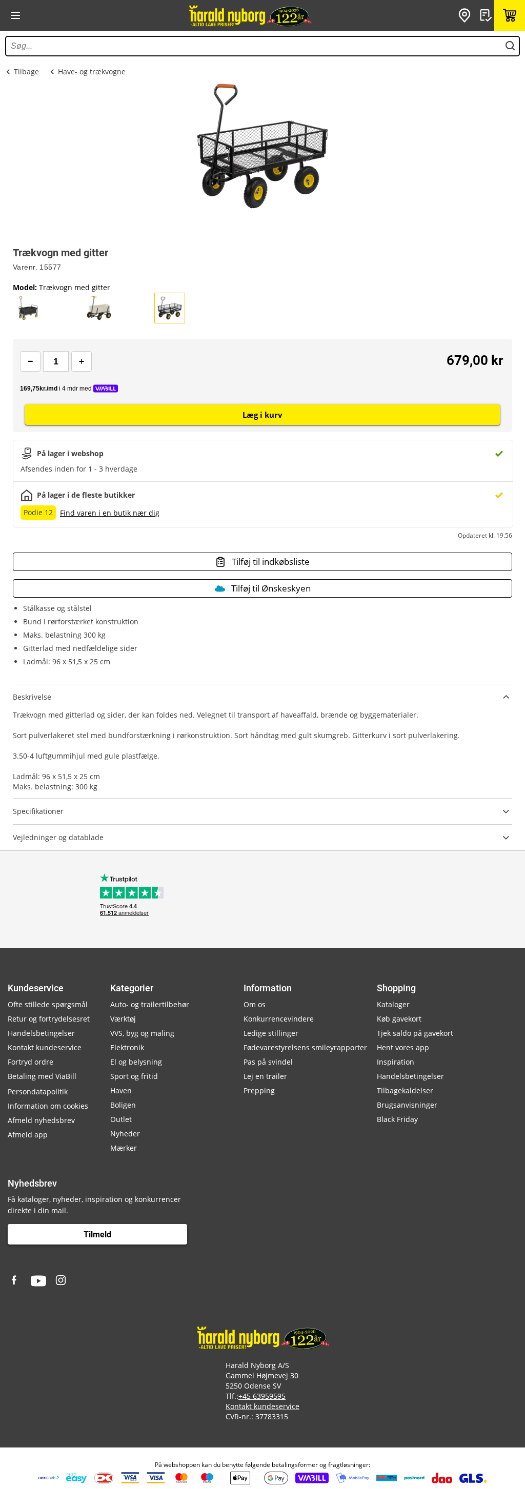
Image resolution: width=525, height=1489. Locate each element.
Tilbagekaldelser (405, 1090)
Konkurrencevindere (279, 1019)
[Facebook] (15, 1281)
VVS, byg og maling (142, 1033)
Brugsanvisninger (407, 1105)
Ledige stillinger (271, 1033)
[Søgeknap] (510, 46)
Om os (255, 1004)
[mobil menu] (15, 15)
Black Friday (397, 1119)
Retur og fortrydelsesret (49, 1019)
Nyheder (125, 1133)
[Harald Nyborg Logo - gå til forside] (250, 15)
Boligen (123, 1105)
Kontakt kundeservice (45, 1047)
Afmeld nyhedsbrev (41, 1120)
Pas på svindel (268, 1062)
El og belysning (136, 1062)
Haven (121, 1090)
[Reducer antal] (30, 361)
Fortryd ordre (30, 1062)
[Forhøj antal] (81, 361)
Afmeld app (28, 1134)
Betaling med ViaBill (42, 1076)
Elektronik (127, 1047)
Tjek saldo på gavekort (415, 1033)
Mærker (123, 1148)
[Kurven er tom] (509, 15)
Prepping (259, 1090)
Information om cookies (48, 1106)
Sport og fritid (134, 1076)
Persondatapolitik (38, 1091)
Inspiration (395, 1062)
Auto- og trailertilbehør (149, 1004)
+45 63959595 (262, 1396)
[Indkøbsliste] (487, 15)
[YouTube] (38, 1281)
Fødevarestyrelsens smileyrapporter (305, 1047)
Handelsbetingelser (41, 1033)
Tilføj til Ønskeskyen (271, 588)
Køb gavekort (399, 1019)
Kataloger (393, 1004)
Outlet (121, 1119)
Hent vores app (403, 1047)
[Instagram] (61, 1281)
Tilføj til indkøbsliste (271, 561)
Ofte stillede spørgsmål (48, 1004)
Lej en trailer (265, 1076)
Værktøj (123, 1019)
